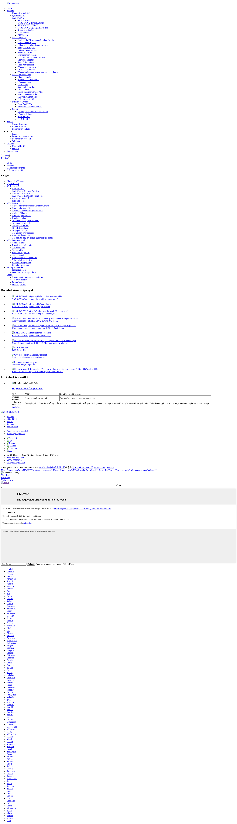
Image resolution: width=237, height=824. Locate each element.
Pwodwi (10, 10)
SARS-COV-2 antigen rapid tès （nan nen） (31, 335)
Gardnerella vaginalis (27, 42)
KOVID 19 (12, 419)
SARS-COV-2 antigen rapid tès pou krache (31, 306)
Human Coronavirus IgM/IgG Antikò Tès (71, 470)
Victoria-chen (7, 480)
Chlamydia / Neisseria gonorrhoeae (33, 45)
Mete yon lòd (23, 33)
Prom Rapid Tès (25, 104)
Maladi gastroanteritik (21, 74)
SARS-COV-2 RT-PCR (28, 25)
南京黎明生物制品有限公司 (52, 467)
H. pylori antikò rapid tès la (27, 388)
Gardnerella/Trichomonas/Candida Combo (36, 40)
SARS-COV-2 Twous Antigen (31, 23)
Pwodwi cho (99, 467)
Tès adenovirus (24, 82)
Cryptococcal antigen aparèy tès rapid (28, 357)
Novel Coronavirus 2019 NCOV (15, 470)
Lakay (9, 8)
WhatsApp (5, 477)
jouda (14, 407)
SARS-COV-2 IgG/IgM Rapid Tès (33, 28)
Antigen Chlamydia (26, 47)
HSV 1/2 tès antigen (26, 70)
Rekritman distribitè (26, 30)
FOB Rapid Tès (24, 119)
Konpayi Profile (19, 146)
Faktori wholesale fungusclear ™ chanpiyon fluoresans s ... (37, 371)
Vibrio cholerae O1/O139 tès (30, 92)
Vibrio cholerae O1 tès (27, 94)
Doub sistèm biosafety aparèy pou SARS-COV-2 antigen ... (38, 328)
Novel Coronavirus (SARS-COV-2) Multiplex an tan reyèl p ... (39, 343)
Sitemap (110, 467)
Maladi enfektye (19, 37)
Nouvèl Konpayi (19, 124)
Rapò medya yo (19, 126)
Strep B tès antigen (26, 62)
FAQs (14, 134)
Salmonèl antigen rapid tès (23, 364)
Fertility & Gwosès (20, 102)
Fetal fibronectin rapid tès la (30, 107)
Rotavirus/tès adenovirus (28, 79)
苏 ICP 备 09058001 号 (82, 467)
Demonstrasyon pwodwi (22, 136)
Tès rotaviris (23, 84)
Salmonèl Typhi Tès (26, 87)
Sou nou (10, 143)
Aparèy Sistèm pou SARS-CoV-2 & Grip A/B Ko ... (35, 321)
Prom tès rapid (24, 116)
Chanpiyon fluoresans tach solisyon (33, 111)
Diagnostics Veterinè (21, 13)
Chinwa (5, 156)
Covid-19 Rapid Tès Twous (102, 470)
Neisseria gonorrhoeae (27, 50)
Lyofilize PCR (18, 15)
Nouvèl (10, 121)
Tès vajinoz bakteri (26, 60)
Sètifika (15, 148)
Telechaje (16, 141)
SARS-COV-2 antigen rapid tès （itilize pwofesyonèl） (36, 299)
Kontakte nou (12, 151)
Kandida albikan (25, 52)
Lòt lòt (15, 109)
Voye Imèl (5, 475)
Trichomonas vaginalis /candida (31, 57)
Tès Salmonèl (23, 89)
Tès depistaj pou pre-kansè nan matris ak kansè (38, 72)
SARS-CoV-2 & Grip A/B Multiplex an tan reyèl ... (34, 314)
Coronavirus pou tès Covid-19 (144, 470)
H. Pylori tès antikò (26, 99)
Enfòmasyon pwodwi (21, 139)
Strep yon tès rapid (26, 65)
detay (19, 407)
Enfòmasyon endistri (21, 129)
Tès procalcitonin (25, 114)
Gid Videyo (23, 35)
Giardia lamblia (24, 77)
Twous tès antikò (122, 470)
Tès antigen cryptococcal (28, 67)
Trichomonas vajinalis (27, 55)
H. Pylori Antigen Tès (27, 97)
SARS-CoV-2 (18, 18)
